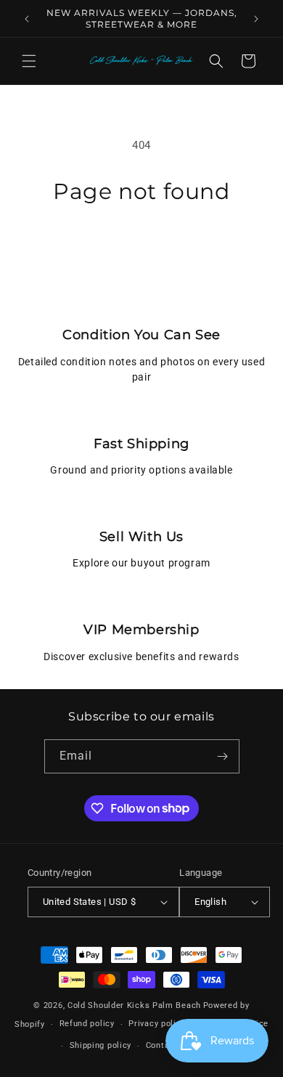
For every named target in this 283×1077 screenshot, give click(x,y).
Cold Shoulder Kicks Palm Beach (134, 1005)
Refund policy (87, 1023)
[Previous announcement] (27, 19)
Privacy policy (156, 1023)
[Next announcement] (256, 19)
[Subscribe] (223, 756)
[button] (29, 61)
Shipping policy (101, 1045)
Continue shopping (141, 244)
